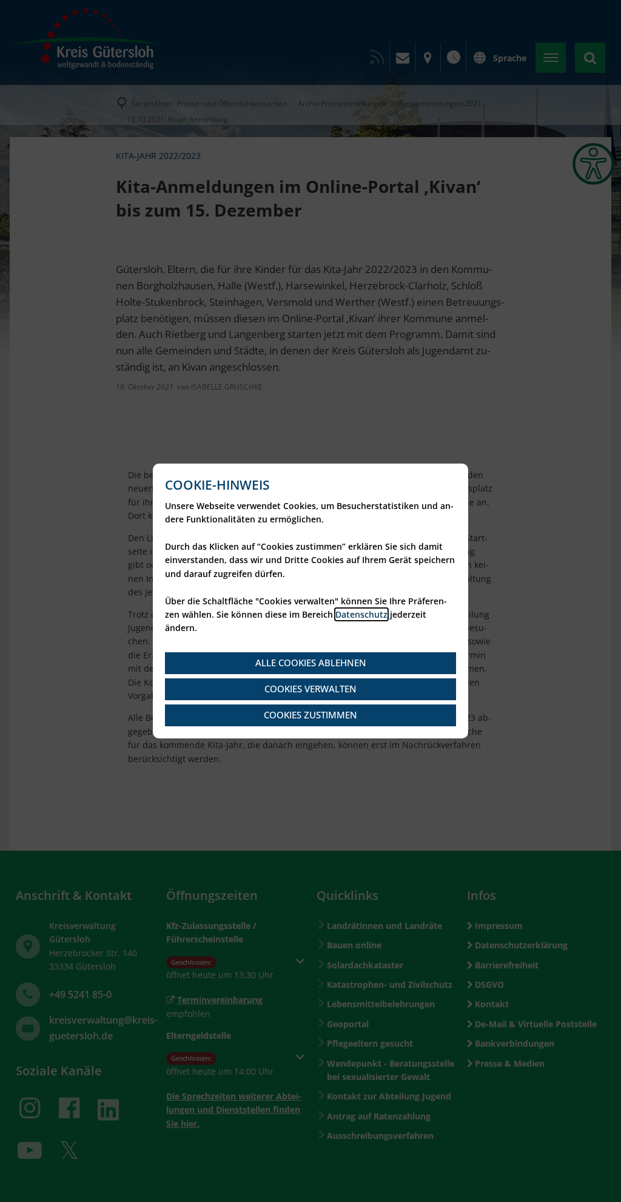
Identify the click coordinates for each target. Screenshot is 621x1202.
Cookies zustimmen (310, 715)
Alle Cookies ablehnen (310, 663)
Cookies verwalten (310, 689)
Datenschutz (361, 614)
